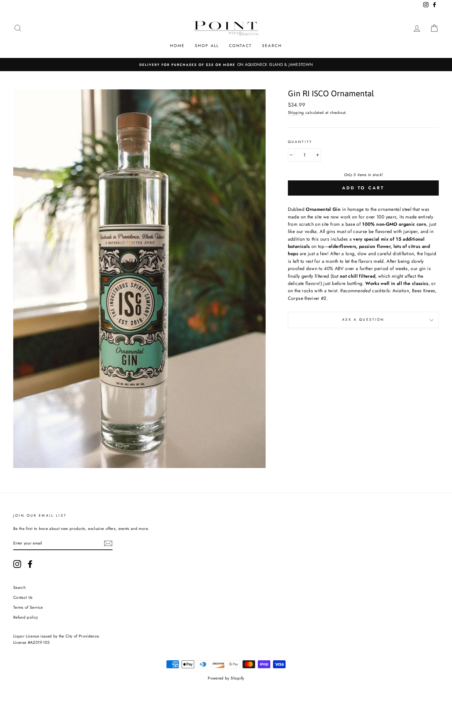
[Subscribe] (108, 543)
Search (272, 46)
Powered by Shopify (226, 678)
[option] (226, 64)
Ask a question (363, 319)
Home (177, 46)
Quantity (300, 141)
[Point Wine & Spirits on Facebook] (30, 564)
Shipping (296, 112)
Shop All (207, 46)
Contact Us (23, 597)
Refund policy (25, 617)
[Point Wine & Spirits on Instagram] (17, 564)
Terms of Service (28, 607)
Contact (240, 46)
